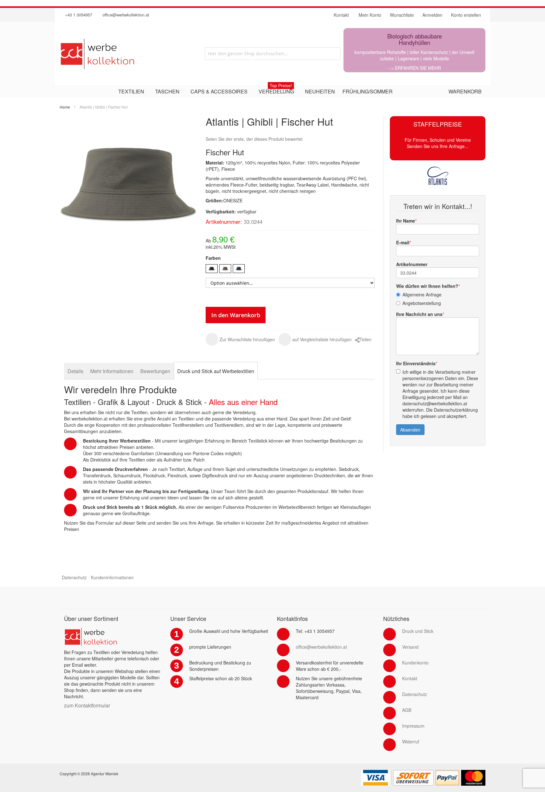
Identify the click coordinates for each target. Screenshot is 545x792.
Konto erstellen (466, 15)
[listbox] (290, 269)
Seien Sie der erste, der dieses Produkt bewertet (254, 139)
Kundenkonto (415, 662)
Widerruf (410, 741)
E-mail (402, 242)
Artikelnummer (411, 264)
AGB (406, 710)
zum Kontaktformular (87, 705)
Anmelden (432, 15)
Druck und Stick (417, 631)
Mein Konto (370, 15)
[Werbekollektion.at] (123, 54)
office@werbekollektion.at (126, 15)
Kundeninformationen (112, 577)
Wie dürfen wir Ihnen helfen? (427, 286)
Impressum (413, 726)
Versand (410, 647)
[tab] (75, 371)
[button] (240, 339)
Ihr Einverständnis (416, 363)
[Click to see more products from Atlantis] (437, 178)
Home (65, 107)
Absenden (410, 429)
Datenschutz (74, 577)
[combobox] (272, 53)
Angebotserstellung (421, 303)
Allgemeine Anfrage (422, 294)
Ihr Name (405, 220)
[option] (212, 268)
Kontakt (409, 678)
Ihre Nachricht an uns (419, 314)
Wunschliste (402, 15)
